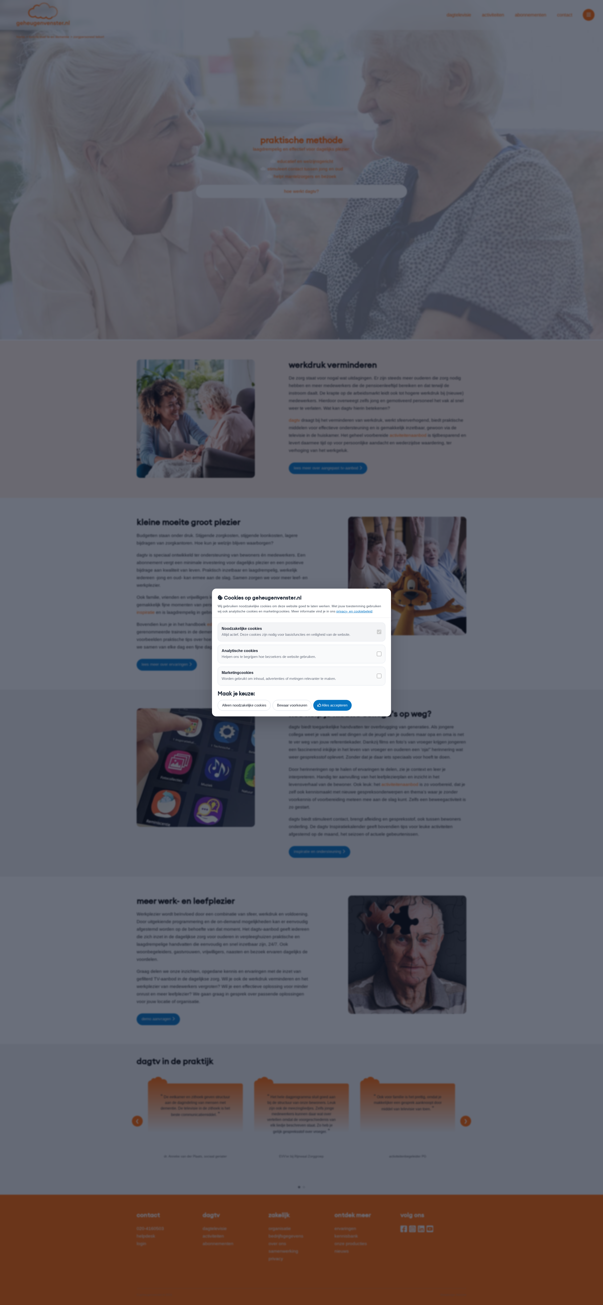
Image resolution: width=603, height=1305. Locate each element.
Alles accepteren (334, 705)
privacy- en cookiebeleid (354, 611)
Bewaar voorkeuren (292, 705)
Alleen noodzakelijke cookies (244, 705)
